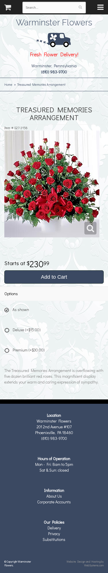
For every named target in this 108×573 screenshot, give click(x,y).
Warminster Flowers (54, 21)
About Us (54, 496)
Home (8, 84)
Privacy (54, 533)
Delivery (54, 528)
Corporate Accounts (54, 502)
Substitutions (54, 539)
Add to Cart (54, 277)
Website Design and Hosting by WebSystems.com (85, 563)
